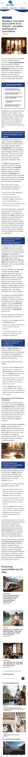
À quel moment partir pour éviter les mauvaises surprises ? (13, 93)
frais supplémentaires (17, 62)
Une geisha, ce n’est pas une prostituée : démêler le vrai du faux (13, 663)
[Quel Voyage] (10, 3)
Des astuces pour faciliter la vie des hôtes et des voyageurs (13, 105)
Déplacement (6, 593)
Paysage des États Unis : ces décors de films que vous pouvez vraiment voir (13, 750)
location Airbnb (6, 148)
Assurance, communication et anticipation (13, 101)
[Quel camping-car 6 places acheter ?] (14, 723)
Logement (7, 17)
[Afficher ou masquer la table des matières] (22, 85)
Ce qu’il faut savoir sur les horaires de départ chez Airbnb (13, 89)
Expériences (6, 660)
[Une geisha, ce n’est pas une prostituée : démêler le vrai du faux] (13, 651)
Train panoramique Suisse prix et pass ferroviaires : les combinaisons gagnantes (11, 598)
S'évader (5, 627)
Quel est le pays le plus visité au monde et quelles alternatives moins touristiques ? (14, 709)
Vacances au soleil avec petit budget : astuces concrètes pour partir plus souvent (13, 632)
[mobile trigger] (2, 3)
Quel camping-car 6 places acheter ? (11, 735)
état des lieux (5, 68)
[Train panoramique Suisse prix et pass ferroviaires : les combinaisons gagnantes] (13, 584)
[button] (23, 671)
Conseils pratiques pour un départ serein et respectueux (13, 97)
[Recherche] (22, 3)
